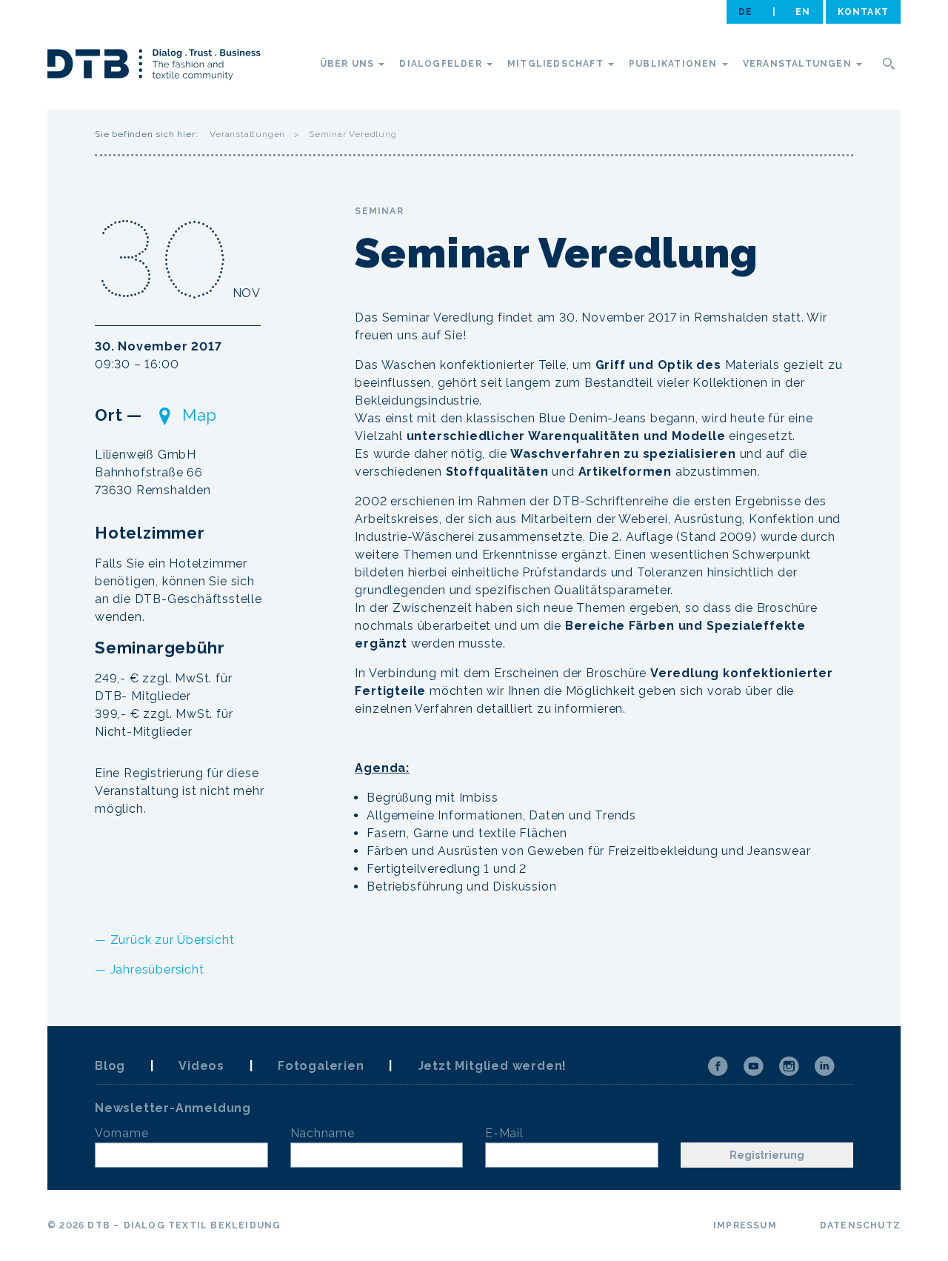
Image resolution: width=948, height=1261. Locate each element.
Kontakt (863, 12)
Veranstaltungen (799, 64)
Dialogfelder (442, 64)
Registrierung (767, 1155)
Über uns (349, 64)
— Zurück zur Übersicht (165, 940)
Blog (110, 1066)
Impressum (745, 1225)
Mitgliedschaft (557, 64)
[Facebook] (717, 1066)
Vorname (122, 1133)
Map (199, 415)
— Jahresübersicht (149, 969)
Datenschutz (860, 1225)
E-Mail (504, 1133)
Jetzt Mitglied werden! (492, 1066)
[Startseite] (154, 66)
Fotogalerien (321, 1066)
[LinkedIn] (824, 1066)
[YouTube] (753, 1066)
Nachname (322, 1133)
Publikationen (675, 64)
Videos (201, 1066)
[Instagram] (789, 1066)
